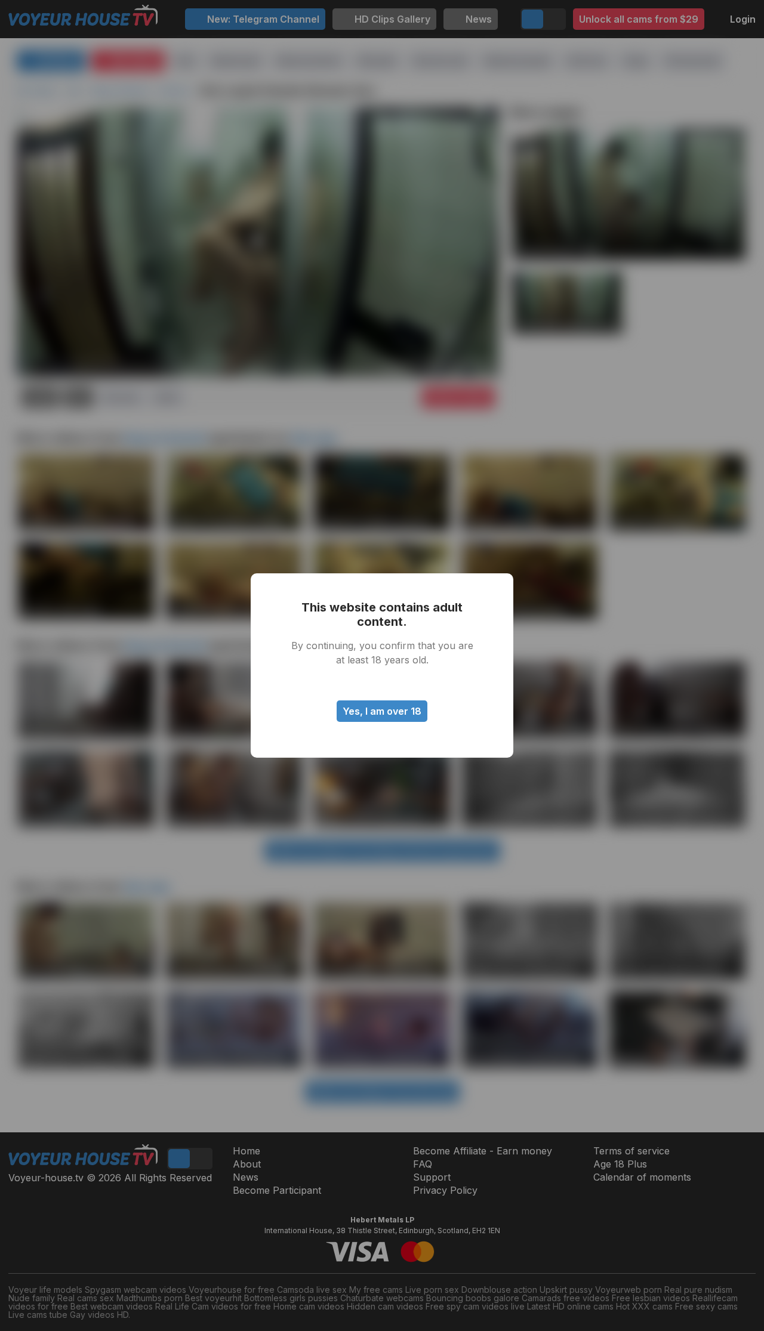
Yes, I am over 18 (382, 711)
